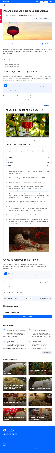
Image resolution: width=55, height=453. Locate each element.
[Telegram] (10, 434)
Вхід (44, 1)
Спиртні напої (10, 292)
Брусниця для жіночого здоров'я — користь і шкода (41, 336)
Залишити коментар (27, 316)
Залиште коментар (11, 312)
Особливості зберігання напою (12, 66)
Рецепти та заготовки (11, 15)
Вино (17, 292)
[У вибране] (24, 364)
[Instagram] (7, 434)
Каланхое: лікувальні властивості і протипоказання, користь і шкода (39, 348)
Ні (30, 298)
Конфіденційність (6, 443)
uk (38, 2)
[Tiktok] (16, 434)
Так (26, 298)
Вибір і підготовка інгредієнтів (11, 62)
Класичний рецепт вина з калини (12, 64)
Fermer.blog (4, 5)
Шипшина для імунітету (12, 336)
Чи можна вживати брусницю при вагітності (16, 348)
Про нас (4, 445)
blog (6, 1)
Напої (21, 292)
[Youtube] (13, 434)
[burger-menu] (51, 5)
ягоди (49, 76)
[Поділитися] (42, 44)
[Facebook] (4, 434)
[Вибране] (51, 1)
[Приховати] (50, 60)
